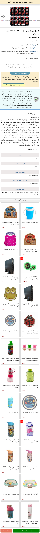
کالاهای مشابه (6, 531)
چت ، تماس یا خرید (26, 530)
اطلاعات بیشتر (31, 58)
